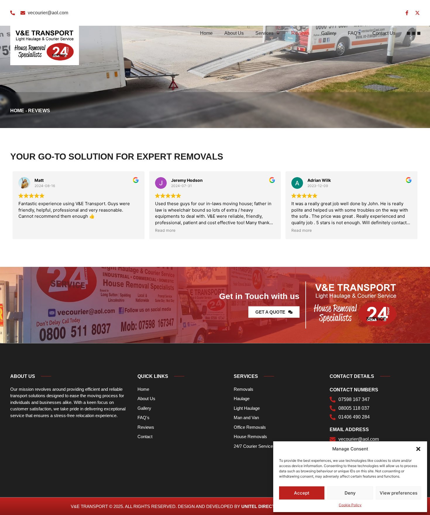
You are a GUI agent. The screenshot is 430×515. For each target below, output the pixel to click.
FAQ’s (354, 33)
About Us (234, 33)
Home (206, 33)
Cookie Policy (350, 505)
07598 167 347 (354, 399)
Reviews (300, 33)
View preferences (398, 493)
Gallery (328, 33)
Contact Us (383, 33)
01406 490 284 (354, 417)
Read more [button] (165, 230)
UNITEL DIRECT (258, 506)
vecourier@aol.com (48, 12)
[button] (418, 449)
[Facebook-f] (407, 13)
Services (264, 33)
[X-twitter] (417, 13)
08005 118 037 (353, 408)
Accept (301, 493)
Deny (350, 493)
